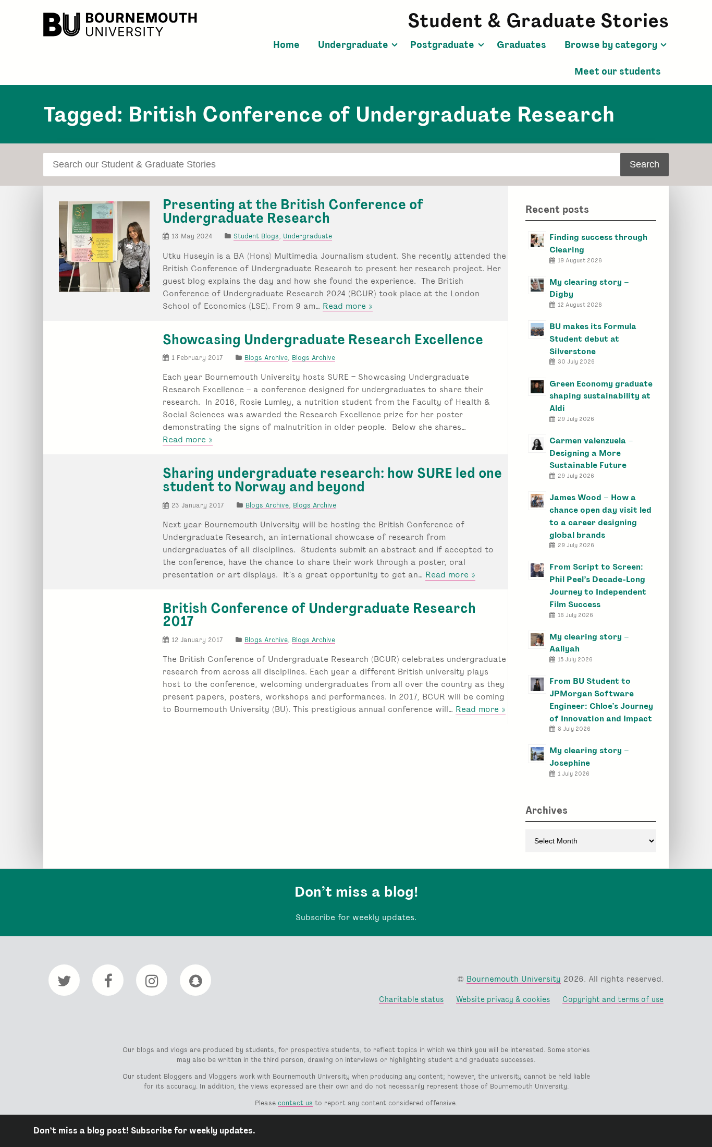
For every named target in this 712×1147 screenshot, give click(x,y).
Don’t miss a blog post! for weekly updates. (144, 1130)
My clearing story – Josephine (589, 756)
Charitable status (411, 999)
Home (286, 45)
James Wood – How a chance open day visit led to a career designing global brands (600, 516)
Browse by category (610, 45)
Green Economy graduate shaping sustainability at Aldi (601, 396)
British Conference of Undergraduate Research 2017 (319, 615)
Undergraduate (353, 45)
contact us (295, 1102)
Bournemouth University (121, 25)
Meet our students (617, 71)
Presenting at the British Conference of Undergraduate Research (293, 211)
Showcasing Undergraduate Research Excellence (323, 339)
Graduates (521, 45)
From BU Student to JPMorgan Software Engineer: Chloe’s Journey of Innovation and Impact (601, 699)
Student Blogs (256, 236)
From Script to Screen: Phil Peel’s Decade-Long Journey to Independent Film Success (597, 585)
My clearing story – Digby (589, 288)
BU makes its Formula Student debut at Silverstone (592, 339)
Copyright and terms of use (613, 999)
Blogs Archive (266, 357)
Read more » (348, 306)
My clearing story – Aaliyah (589, 643)
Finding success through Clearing (598, 243)
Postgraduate (442, 45)
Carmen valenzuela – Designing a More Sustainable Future (591, 453)
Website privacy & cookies (503, 999)
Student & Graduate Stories (538, 20)
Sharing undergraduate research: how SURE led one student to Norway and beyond (332, 480)
